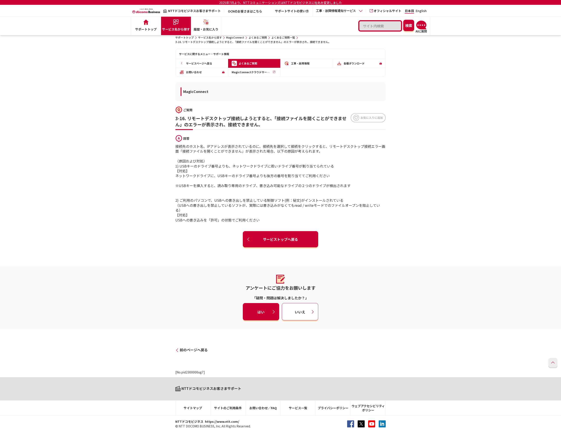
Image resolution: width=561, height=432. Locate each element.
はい (261, 311)
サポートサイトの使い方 (292, 11)
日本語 (409, 11)
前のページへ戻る (194, 349)
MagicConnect (235, 37)
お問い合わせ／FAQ (263, 408)
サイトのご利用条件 (228, 408)
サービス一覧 (298, 408)
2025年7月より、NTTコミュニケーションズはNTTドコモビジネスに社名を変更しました (280, 2)
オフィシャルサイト (387, 11)
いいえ (300, 311)
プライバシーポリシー (333, 408)
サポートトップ (184, 37)
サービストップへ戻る (280, 239)
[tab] (339, 10)
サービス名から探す (210, 37)
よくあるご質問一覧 (283, 37)
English (421, 11)
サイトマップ (193, 408)
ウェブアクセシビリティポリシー (368, 408)
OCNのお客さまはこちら (245, 11)
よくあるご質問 (258, 37)
